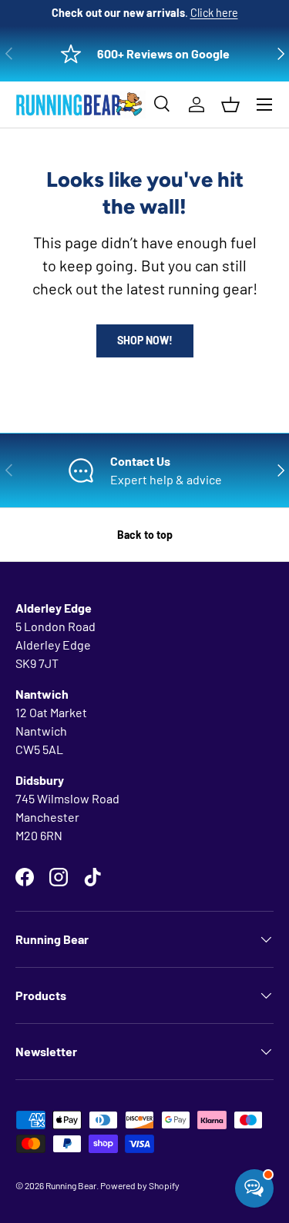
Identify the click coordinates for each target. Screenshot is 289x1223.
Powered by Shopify (140, 1185)
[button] (230, 104)
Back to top (145, 534)
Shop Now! (145, 340)
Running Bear (70, 1185)
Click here (214, 12)
